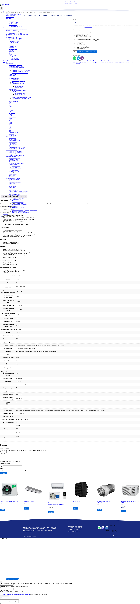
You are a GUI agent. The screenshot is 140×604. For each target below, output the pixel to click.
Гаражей (11, 56)
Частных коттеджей (14, 42)
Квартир (11, 43)
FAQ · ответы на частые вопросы (14, 14)
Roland (10, 127)
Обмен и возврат (13, 25)
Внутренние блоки (13, 153)
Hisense (10, 128)
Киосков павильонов (14, 59)
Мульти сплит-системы (11, 150)
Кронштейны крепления (18, 198)
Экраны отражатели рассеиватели (17, 192)
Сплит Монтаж (32, 536)
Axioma (10, 115)
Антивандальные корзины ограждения (18, 191)
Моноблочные (12, 74)
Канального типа (13, 143)
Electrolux (11, 110)
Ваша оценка (3, 451)
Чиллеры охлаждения (20, 94)
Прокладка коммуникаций (15, 33)
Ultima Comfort (12, 135)
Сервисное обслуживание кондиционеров (16, 29)
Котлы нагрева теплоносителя (16, 163)
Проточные (14, 167)
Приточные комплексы (14, 179)
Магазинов (11, 45)
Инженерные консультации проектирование (17, 34)
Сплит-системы (10, 136)
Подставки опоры (16, 199)
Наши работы (6, 60)
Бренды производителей (12, 101)
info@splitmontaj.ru (76, 531)
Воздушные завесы (13, 159)
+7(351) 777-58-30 (76, 529)
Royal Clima (12, 113)
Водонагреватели (13, 164)
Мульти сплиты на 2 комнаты (16, 151)
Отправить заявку (4, 595)
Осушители (12, 176)
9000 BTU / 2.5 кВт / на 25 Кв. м (20, 71)
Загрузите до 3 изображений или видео (10, 461)
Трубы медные (15, 195)
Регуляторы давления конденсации (20, 212)
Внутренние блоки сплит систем (17, 147)
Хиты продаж (12, 99)
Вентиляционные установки (13, 178)
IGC (10, 130)
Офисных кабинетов (14, 41)
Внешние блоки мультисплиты (16, 155)
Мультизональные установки (19, 90)
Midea (10, 114)
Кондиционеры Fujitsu (14, 132)
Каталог (5, 62)
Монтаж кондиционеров (12, 31)
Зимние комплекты (16, 208)
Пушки (10, 161)
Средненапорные (19, 86)
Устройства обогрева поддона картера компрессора (24, 210)
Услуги (4, 27)
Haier (10, 102)
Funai (10, 131)
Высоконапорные (19, 87)
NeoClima (11, 124)
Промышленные (13, 89)
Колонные (14, 82)
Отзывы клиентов (10, 15)
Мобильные (12, 75)
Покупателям (9, 18)
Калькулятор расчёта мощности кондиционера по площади (23, 19)
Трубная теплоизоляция (17, 202)
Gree (10, 119)
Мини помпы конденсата (18, 207)
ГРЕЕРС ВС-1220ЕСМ (78, 501)
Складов (11, 50)
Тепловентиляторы (13, 160)
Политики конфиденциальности (22, 594)
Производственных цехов (15, 38)
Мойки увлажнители (14, 174)
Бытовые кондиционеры (15, 69)
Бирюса (11, 107)
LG (9, 109)
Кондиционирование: (11, 37)
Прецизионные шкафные (18, 83)
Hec (10, 120)
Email (2, 468)
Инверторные (12, 138)
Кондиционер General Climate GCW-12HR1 (130, 502)
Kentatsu (11, 103)
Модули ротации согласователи (19, 211)
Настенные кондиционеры (15, 65)
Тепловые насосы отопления (16, 168)
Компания (5, 11)
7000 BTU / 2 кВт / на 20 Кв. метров (21, 70)
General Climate (12, 117)
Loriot (10, 122)
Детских (11, 53)
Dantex (10, 126)
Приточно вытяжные (14, 180)
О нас (7, 13)
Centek (10, 106)
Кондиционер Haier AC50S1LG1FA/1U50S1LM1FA (56, 503)
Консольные (15, 79)
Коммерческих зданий (14, 39)
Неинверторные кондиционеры (16, 67)
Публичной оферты (8, 594)
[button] (3, 5)
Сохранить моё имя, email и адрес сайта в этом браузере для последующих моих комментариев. (25, 470)
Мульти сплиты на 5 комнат (16, 152)
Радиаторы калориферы (15, 182)
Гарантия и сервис (13, 23)
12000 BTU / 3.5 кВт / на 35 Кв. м (20, 73)
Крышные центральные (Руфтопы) (20, 98)
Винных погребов (13, 58)
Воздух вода (15, 170)
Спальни (11, 54)
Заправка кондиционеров (12, 30)
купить (2, 509)
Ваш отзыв (3, 453)
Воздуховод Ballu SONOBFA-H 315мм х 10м (105, 502)
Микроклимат (9, 172)
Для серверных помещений (15, 145)
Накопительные (16, 166)
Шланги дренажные (17, 196)
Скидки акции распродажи (15, 26)
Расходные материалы (14, 194)
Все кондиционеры (10, 63)
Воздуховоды (12, 187)
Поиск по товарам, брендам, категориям (10, 598)
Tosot (10, 105)
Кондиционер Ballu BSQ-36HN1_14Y (9, 501)
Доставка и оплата (13, 22)
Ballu (10, 111)
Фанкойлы (17, 95)
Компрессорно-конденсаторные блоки (21, 97)
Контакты (5, 214)
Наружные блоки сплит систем (16, 148)
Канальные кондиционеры (18, 85)
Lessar (10, 123)
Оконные (11, 77)
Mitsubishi (11, 134)
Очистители (12, 175)
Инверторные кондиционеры (16, 66)
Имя (1, 466)
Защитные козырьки (14, 190)
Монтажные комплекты (17, 200)
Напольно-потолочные (14, 140)
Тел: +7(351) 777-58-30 (71, 3)
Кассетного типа (13, 142)
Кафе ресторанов (13, 49)
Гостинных (11, 51)
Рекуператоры (12, 186)
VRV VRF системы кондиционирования (22, 91)
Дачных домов (12, 55)
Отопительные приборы (12, 156)
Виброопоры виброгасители (19, 203)
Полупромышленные (14, 78)
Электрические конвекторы (16, 171)
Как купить (11, 21)
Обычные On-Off (13, 139)
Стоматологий (12, 46)
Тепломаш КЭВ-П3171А (30, 501)
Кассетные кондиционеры (18, 81)
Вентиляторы (12, 183)
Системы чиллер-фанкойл (18, 93)
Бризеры (11, 184)
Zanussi (10, 118)
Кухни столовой (13, 47)
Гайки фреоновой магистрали (19, 204)
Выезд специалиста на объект (13, 35)
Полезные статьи (10, 17)
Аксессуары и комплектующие (13, 188)
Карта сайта (114, 535)
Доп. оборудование (13, 206)
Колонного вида (13, 144)
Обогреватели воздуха (14, 158)
